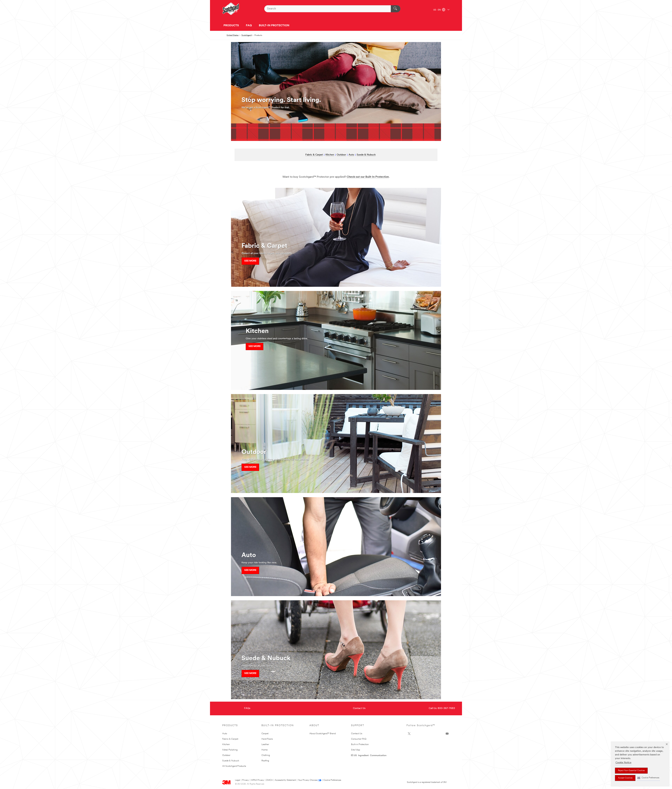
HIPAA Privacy (257, 780)
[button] (648, 778)
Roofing (265, 761)
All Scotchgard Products (234, 766)
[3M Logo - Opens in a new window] (231, 9)
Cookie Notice (623, 762)
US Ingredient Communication (370, 755)
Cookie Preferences (332, 780)
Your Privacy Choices (307, 780)
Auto (351, 155)
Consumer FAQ (358, 739)
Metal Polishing (229, 750)
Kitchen (330, 155)
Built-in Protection (360, 744)
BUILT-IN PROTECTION (274, 25)
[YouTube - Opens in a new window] (447, 733)
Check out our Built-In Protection (368, 177)
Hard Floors (267, 739)
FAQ (249, 25)
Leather (265, 744)
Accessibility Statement (285, 780)
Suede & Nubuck (366, 155)
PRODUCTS (231, 25)
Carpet (264, 733)
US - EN (437, 10)
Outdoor (341, 155)
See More (250, 261)
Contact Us (359, 708)
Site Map (355, 750)
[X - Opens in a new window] (409, 733)
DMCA (269, 780)
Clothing (265, 755)
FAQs (247, 708)
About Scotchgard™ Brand (322, 733)
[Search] (395, 8)
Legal (237, 780)
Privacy (245, 780)
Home (264, 750)
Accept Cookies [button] (625, 778)
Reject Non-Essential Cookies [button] (631, 771)
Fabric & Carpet (314, 155)
